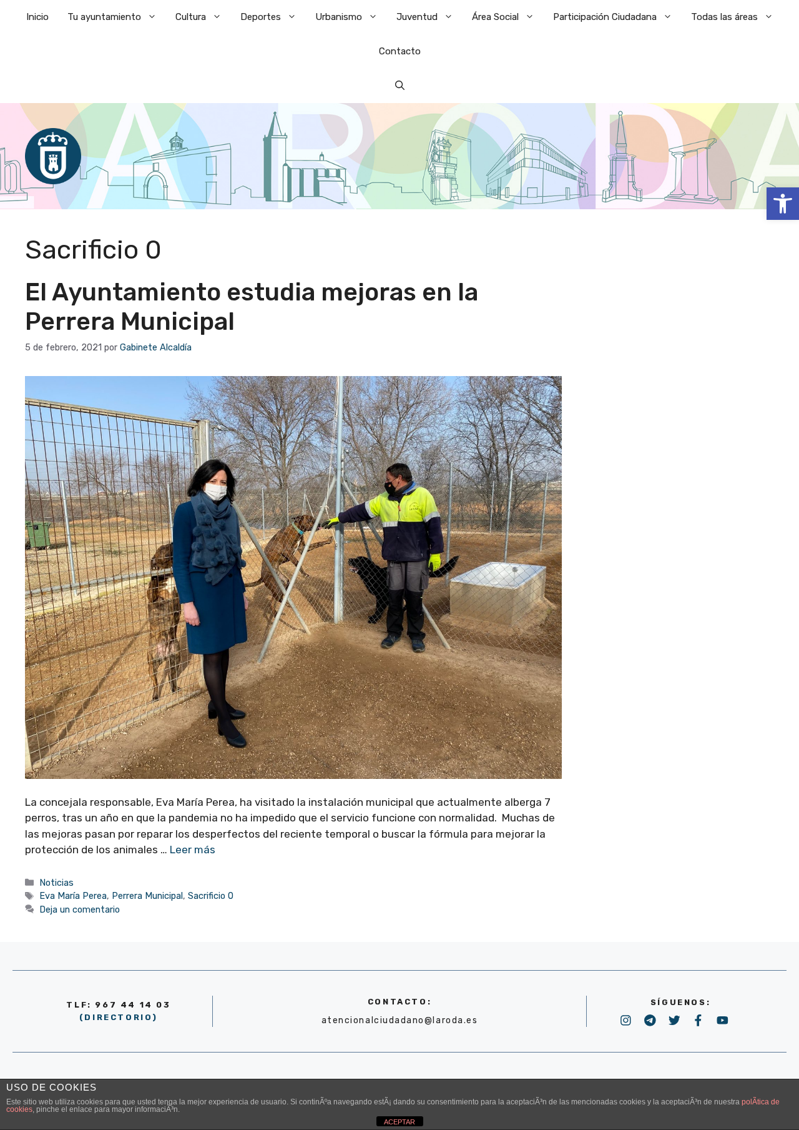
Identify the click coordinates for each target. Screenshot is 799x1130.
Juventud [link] (417, 16)
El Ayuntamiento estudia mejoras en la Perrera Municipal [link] (251, 306)
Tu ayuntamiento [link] (104, 16)
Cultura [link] (190, 16)
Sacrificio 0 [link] (210, 895)
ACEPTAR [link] (399, 1122)
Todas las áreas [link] (724, 16)
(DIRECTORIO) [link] (118, 1017)
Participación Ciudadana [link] (605, 16)
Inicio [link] (37, 16)
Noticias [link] (56, 882)
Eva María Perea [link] (73, 895)
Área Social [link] (495, 16)
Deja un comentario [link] (79, 909)
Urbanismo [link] (338, 16)
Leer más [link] (192, 849)
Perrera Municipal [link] (147, 895)
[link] (783, 203)
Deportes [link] (260, 16)
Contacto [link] (400, 51)
